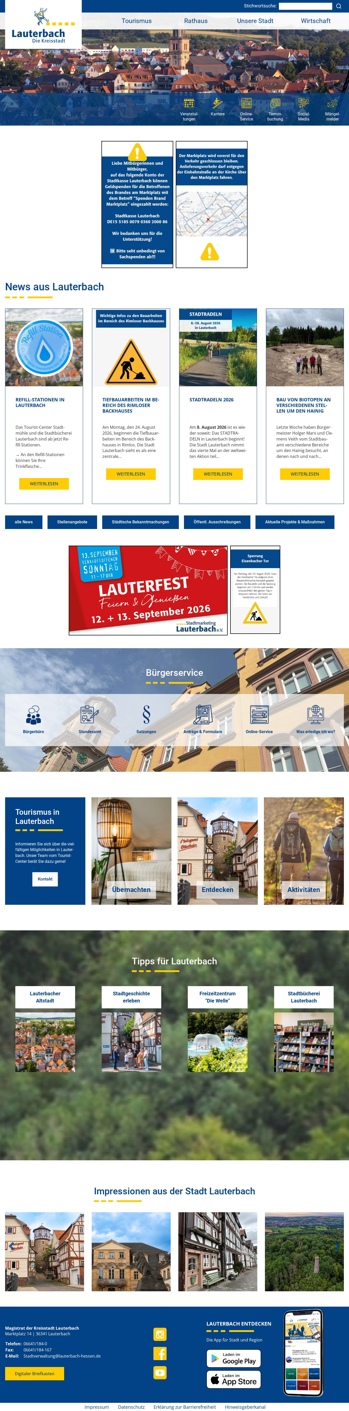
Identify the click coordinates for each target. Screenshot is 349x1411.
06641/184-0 (35, 1344)
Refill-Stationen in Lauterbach (40, 402)
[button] (11, 1246)
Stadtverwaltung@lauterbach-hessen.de (62, 1356)
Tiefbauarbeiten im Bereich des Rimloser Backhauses (130, 405)
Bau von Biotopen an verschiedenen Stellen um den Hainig (303, 405)
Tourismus (137, 21)
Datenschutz (131, 1407)
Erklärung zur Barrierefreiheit (185, 1407)
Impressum (97, 1407)
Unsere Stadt (255, 21)
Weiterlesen (44, 484)
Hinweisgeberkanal (245, 1407)
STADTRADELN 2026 (212, 399)
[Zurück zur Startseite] (43, 24)
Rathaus (196, 21)
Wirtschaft (316, 21)
